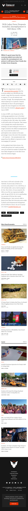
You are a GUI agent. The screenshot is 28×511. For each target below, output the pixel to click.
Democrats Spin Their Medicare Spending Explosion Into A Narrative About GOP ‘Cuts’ (12, 275)
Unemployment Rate (6, 215)
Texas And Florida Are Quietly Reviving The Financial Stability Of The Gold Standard (12, 247)
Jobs (3, 212)
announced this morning (11, 91)
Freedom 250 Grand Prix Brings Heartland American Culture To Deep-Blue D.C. (12, 391)
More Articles (14, 75)
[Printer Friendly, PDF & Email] (24, 84)
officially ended (19, 108)
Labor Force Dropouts (12, 212)
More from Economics (8, 224)
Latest (3, 342)
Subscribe (14, 503)
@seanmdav (17, 71)
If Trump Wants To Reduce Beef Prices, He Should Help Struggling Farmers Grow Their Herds (14, 303)
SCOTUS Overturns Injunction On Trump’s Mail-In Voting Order (13, 365)
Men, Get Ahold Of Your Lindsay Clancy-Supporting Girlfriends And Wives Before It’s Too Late (13, 419)
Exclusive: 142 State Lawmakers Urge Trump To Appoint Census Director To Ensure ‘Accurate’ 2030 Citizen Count (13, 447)
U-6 (22, 212)
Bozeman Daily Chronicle (9, 50)
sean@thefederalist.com (14, 207)
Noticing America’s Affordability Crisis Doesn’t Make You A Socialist (13, 330)
